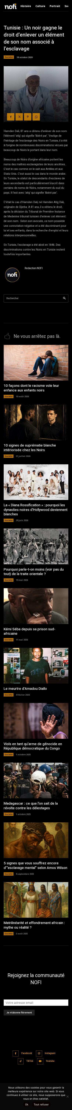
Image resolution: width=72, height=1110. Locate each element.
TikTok (29, 1061)
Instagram (50, 1053)
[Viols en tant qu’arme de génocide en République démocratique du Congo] (36, 721)
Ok (26, 1104)
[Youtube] (40, 1061)
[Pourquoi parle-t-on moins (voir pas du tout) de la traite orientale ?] (36, 546)
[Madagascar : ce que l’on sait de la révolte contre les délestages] (36, 780)
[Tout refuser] (67, 1096)
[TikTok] (21, 1061)
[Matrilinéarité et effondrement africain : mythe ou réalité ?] (36, 900)
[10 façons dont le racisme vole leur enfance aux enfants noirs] (36, 363)
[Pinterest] (27, 117)
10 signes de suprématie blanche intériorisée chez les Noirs (30, 448)
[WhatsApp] (36, 117)
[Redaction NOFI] (12, 275)
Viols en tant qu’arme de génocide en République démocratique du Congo (33, 746)
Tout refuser (41, 1104)
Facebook (26, 1053)
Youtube (50, 1061)
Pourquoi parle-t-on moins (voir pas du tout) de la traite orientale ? (34, 572)
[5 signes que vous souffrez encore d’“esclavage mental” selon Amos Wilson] (36, 840)
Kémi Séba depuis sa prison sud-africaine (29, 631)
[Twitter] (19, 117)
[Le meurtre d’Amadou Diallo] (36, 666)
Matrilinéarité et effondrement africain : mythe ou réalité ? (34, 925)
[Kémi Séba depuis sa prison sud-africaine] (36, 606)
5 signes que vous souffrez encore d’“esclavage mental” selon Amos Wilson (35, 865)
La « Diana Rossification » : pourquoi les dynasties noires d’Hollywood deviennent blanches (35, 510)
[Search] (64, 298)
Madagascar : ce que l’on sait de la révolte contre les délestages (31, 806)
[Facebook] (10, 117)
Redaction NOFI (34, 268)
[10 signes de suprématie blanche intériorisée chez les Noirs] (36, 422)
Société (9, 57)
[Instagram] (39, 1053)
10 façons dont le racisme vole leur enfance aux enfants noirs (31, 388)
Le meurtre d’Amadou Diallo (25, 688)
